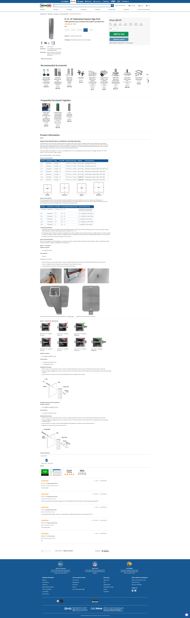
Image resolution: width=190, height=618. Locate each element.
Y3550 (50, 356)
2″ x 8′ (85, 30)
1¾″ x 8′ (73, 30)
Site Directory (45, 594)
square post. (71, 316)
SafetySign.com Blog (108, 587)
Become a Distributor (137, 584)
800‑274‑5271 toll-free (78, 607)
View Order (75, 584)
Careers (105, 589)
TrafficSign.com (106, 609)
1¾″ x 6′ (67, 30)
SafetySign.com (43, 13)
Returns (74, 587)
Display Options (58, 550)
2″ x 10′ (91, 30)
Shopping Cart (75, 582)
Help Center (106, 580)
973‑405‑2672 (130, 43)
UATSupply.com (113, 610)
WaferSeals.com (120, 610)
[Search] (112, 5)
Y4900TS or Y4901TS (49, 407)
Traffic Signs (50, 13)
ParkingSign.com (112, 609)
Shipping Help (107, 584)
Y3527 (45, 250)
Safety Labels (126, 9)
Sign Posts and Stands (64, 13)
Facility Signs (97, 9)
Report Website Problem (48, 587)
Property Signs (83, 9)
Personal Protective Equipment (144, 9)
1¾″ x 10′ (80, 30)
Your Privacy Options (77, 589)
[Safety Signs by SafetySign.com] (45, 7)
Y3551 (53, 420)
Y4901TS (49, 420)
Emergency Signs (112, 9)
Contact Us (44, 584)
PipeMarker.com (117, 609)
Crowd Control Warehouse (118, 608)
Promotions (106, 591)
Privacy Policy (45, 582)
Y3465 (45, 356)
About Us (44, 580)
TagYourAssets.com (106, 610)
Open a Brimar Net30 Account (139, 580)
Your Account (75, 580)
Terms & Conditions (47, 589)
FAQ (104, 582)
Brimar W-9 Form (136, 582)
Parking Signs (69, 9)
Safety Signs (42, 9)
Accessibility (45, 591)
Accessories (56, 13)
